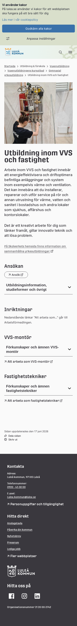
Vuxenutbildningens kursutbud (26, 70)
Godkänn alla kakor (38, 28)
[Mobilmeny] (70, 52)
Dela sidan (14, 435)
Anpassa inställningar (41, 38)
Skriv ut (12, 439)
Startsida (9, 66)
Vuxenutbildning (59, 66)
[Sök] (61, 52)
